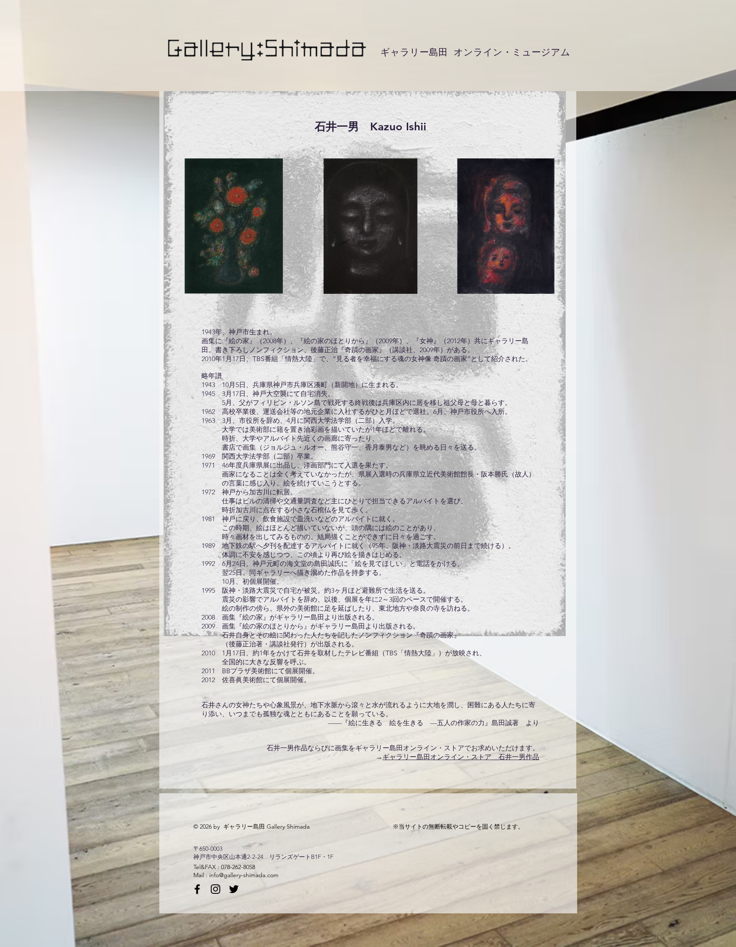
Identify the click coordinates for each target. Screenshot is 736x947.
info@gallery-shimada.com (244, 875)
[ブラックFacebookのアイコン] (197, 889)
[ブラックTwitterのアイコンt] (233, 889)
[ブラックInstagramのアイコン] (215, 889)
